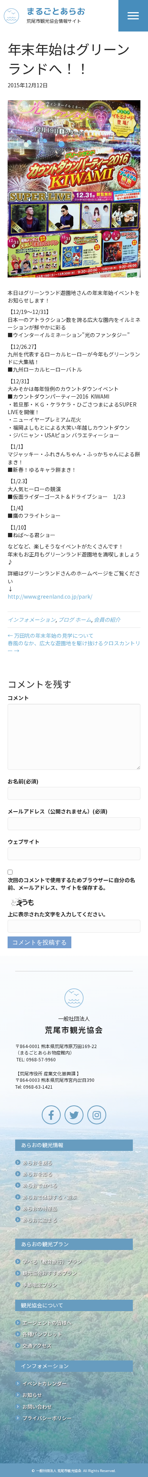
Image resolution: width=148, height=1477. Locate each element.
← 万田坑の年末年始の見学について (51, 635)
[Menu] (133, 15)
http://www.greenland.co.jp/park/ (50, 596)
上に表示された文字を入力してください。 (58, 914)
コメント (18, 697)
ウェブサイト (23, 841)
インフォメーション (31, 619)
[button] (51, 1114)
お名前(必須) (23, 781)
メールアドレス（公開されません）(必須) (57, 811)
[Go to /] (61, 16)
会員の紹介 (107, 619)
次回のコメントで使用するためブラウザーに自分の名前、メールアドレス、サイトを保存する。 (71, 883)
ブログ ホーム (74, 619)
